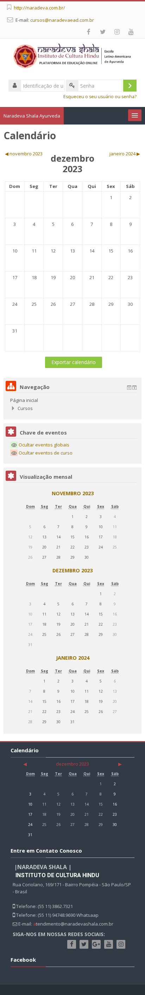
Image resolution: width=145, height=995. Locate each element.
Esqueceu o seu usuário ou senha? (100, 97)
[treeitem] (72, 400)
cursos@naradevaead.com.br (62, 20)
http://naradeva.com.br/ (39, 8)
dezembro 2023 (72, 570)
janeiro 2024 (72, 657)
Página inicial (24, 400)
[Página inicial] (72, 57)
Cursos (25, 408)
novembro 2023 (73, 493)
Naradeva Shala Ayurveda (32, 116)
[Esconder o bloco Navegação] (129, 387)
